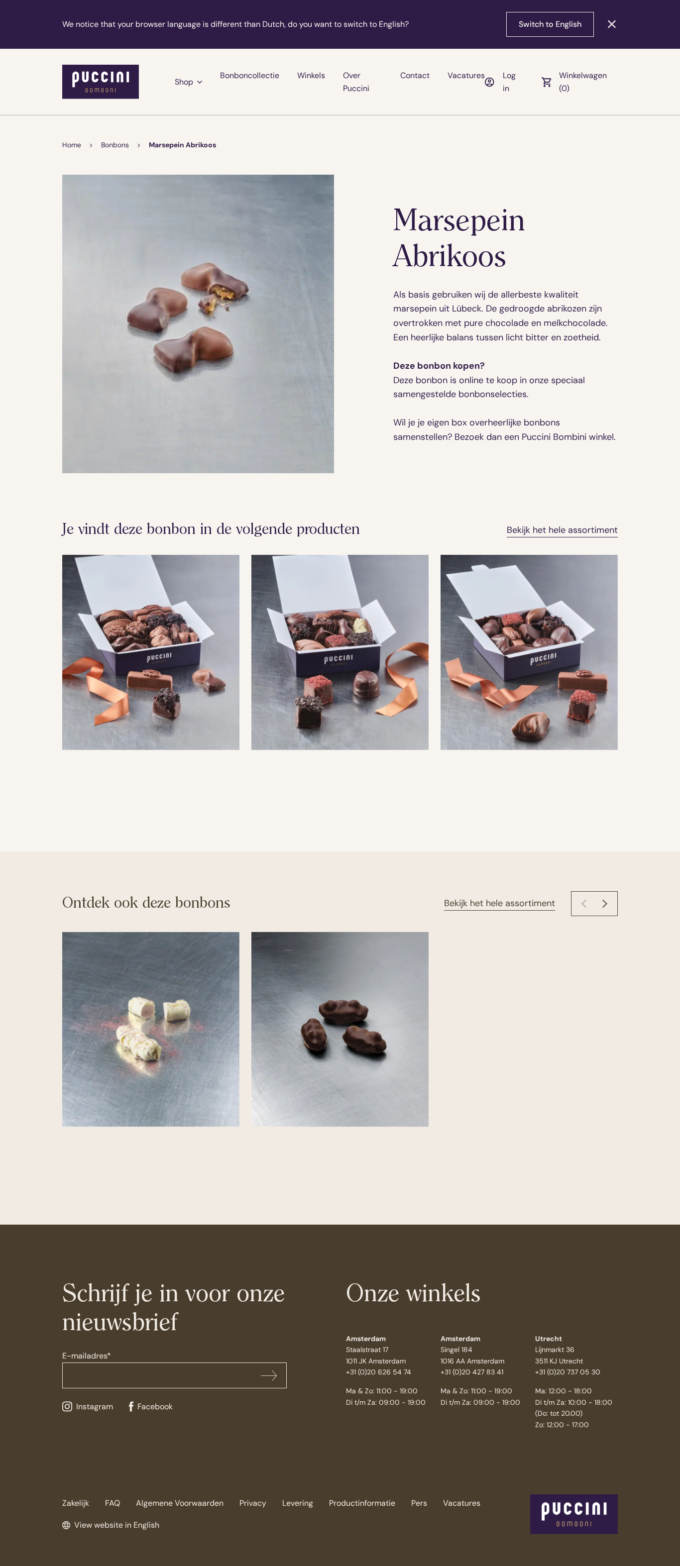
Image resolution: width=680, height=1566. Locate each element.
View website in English (116, 1525)
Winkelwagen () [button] (583, 82)
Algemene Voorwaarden (180, 1503)
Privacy (252, 1503)
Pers (419, 1503)
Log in (509, 82)
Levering (297, 1503)
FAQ (112, 1503)
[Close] (612, 24)
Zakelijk (75, 1503)
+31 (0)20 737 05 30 (567, 1371)
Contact (415, 75)
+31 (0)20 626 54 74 (378, 1371)
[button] (604, 904)
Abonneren (269, 1375)
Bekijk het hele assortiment (562, 530)
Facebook (155, 1406)
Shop (184, 82)
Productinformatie (362, 1503)
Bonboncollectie (249, 75)
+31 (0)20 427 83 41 (472, 1371)
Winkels (311, 75)
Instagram (94, 1406)
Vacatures (466, 75)
